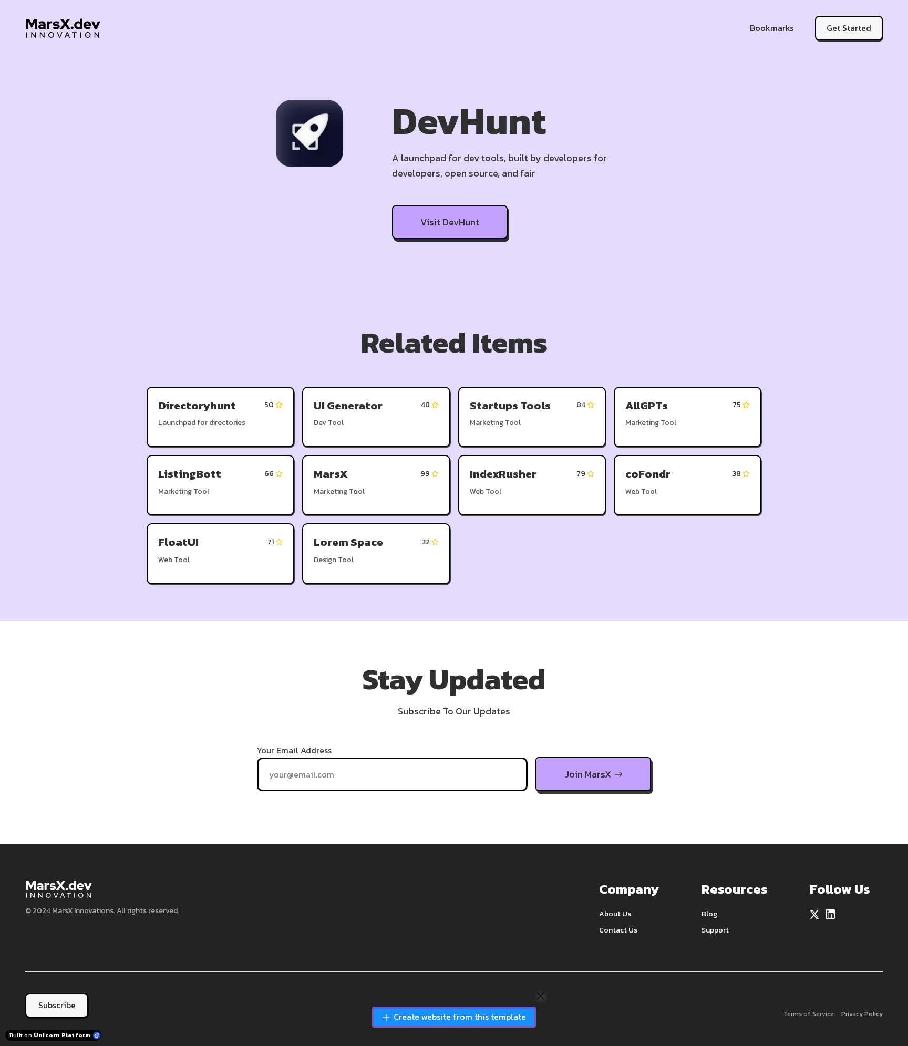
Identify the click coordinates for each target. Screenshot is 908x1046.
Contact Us (618, 930)
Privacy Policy (862, 1014)
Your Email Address (294, 750)
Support (715, 930)
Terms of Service (808, 1014)
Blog (709, 913)
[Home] (65, 28)
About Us (615, 913)
